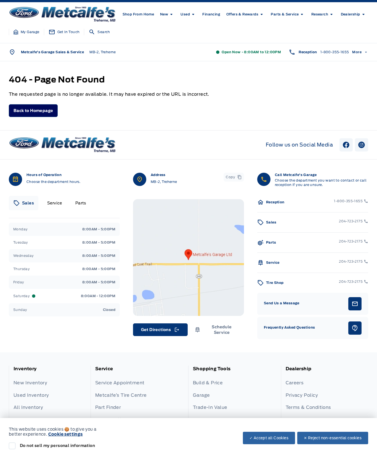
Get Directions (160, 331)
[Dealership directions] (188, 257)
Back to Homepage (33, 110)
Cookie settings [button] (65, 434)
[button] (26, 32)
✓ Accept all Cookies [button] (268, 438)
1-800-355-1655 (334, 52)
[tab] (23, 203)
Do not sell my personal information (57, 445)
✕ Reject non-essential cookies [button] (333, 438)
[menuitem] (138, 14)
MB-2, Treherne (102, 52)
